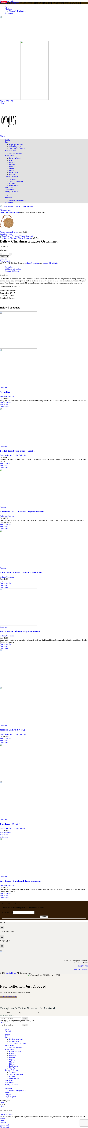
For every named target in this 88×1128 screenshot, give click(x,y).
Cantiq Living (11, 973)
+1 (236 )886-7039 (82, 966)
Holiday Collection (12, 212)
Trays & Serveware (16, 181)
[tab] (9, 267)
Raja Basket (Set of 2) (10, 824)
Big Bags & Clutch (16, 145)
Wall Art (12, 175)
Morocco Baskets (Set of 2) (12, 730)
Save (4, 2)
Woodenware (14, 185)
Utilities (12, 183)
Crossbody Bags (15, 147)
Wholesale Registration (17, 11)
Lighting (12, 166)
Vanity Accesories (15, 153)
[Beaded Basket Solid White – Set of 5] (18, 444)
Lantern (12, 164)
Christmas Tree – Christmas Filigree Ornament (22, 511)
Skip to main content (7, 1)
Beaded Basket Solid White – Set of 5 (17, 451)
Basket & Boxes (15, 158)
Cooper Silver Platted (50, 263)
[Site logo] (10, 99)
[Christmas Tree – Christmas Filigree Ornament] (18, 505)
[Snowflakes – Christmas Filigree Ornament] (18, 874)
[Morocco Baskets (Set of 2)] (18, 686)
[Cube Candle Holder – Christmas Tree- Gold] (18, 566)
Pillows (12, 170)
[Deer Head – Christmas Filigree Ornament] (18, 625)
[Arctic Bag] (18, 348)
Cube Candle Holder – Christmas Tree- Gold (21, 572)
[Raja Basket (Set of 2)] (18, 780)
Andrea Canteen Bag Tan (9, 232)
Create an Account (6, 1115)
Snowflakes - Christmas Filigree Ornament (15, 238)
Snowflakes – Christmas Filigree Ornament (20, 881)
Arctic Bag (5, 392)
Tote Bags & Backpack (17, 149)
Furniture (12, 162)
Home (2, 212)
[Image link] (11, 956)
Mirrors (12, 168)
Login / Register (10, 1097)
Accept (2, 1119)
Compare (8, 1095)
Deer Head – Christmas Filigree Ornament (20, 631)
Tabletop (12, 179)
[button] (4, 405)
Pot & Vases (13, 173)
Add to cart (4, 257)
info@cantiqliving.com (80, 969)
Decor (11, 160)
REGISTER (14, 3)
